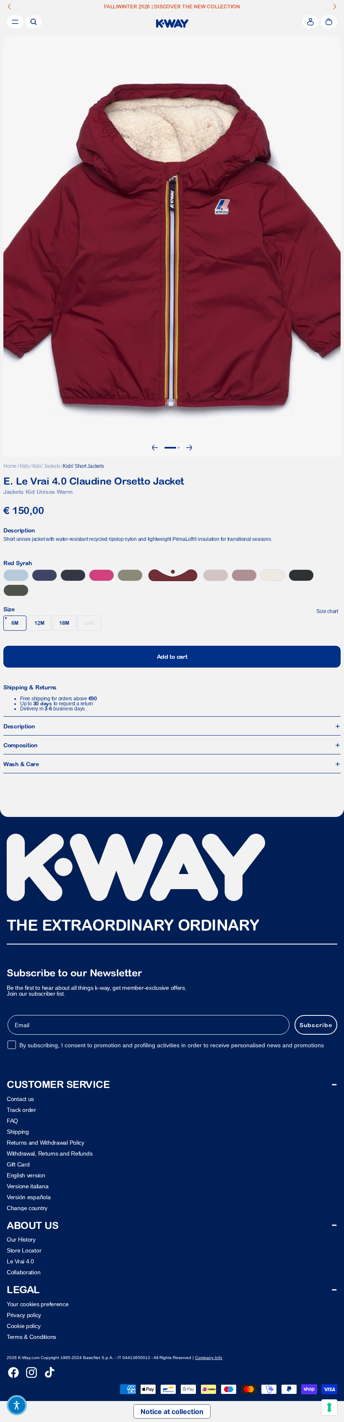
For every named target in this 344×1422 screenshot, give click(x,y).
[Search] (33, 22)
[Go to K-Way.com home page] (172, 23)
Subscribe (316, 1024)
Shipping (18, 1131)
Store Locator (24, 1250)
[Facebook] (13, 1372)
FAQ (12, 1120)
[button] (17, 1405)
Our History (21, 1239)
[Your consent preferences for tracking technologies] (329, 1407)
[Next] (189, 447)
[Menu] (15, 22)
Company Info (208, 1357)
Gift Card (18, 1164)
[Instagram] (31, 1372)
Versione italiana (27, 1185)
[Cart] (329, 22)
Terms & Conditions (31, 1336)
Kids (24, 466)
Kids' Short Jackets (83, 466)
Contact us (20, 1098)
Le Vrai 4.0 (20, 1261)
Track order (21, 1109)
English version (26, 1175)
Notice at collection (172, 1411)
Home (10, 466)
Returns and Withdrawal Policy (45, 1142)
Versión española (29, 1196)
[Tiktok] (49, 1372)
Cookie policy (23, 1325)
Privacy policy (24, 1314)
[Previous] (155, 447)
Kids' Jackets (46, 466)
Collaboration (23, 1272)
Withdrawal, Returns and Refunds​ (49, 1153)
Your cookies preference (38, 1303)
